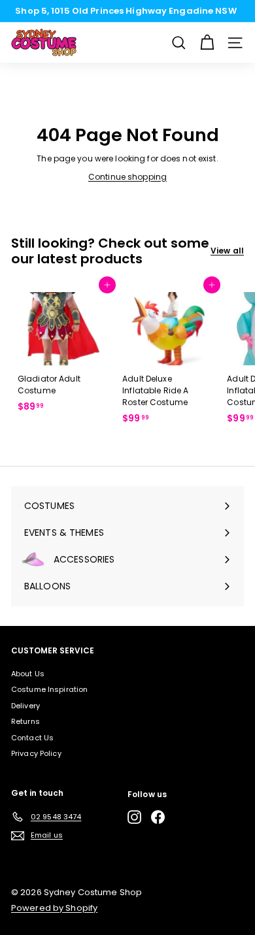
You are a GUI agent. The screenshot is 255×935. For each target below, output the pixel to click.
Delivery (25, 705)
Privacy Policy (36, 753)
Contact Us (32, 737)
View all (227, 250)
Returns (25, 721)
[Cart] (207, 43)
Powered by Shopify (54, 908)
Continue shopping (127, 176)
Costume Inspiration (49, 689)
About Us (27, 673)
